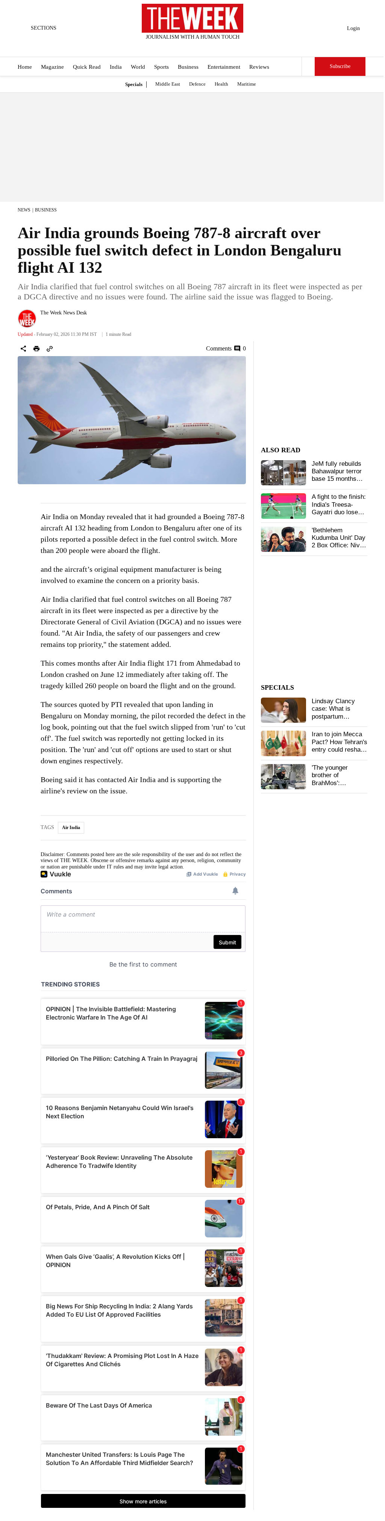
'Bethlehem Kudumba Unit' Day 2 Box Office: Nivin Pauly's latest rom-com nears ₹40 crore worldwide (338, 549)
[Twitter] (174, 46)
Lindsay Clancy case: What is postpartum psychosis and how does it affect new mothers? (338, 720)
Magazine (52, 67)
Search (308, 66)
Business (188, 67)
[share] (23, 348)
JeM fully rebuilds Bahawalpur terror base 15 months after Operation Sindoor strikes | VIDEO (337, 483)
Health (221, 84)
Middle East (167, 84)
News (24, 210)
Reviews (259, 67)
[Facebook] (161, 46)
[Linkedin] (211, 46)
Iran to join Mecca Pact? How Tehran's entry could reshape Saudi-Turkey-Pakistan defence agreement (339, 753)
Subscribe (340, 66)
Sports (161, 67)
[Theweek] (192, 18)
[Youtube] (198, 46)
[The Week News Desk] (27, 318)
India (116, 67)
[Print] (36, 348)
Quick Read (87, 67)
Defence (197, 84)
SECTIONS (43, 28)
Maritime (246, 84)
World (138, 67)
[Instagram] (186, 46)
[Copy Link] (49, 348)
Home (25, 67)
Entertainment (224, 67)
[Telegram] (223, 46)
